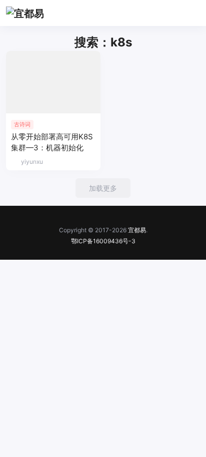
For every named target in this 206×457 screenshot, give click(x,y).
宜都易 (137, 230)
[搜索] (169, 13)
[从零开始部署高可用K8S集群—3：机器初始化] (53, 82)
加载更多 (103, 188)
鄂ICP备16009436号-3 (103, 241)
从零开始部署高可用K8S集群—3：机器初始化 (52, 142)
